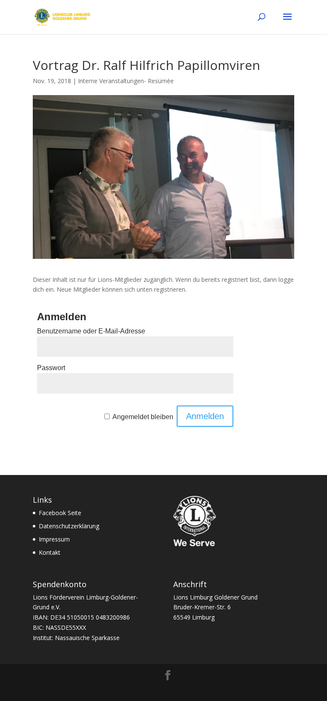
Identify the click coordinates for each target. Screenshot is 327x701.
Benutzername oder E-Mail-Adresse (91, 331)
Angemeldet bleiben (142, 416)
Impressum (54, 539)
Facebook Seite (60, 513)
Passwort (51, 367)
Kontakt (49, 552)
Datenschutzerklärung (69, 526)
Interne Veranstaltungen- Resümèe (126, 81)
